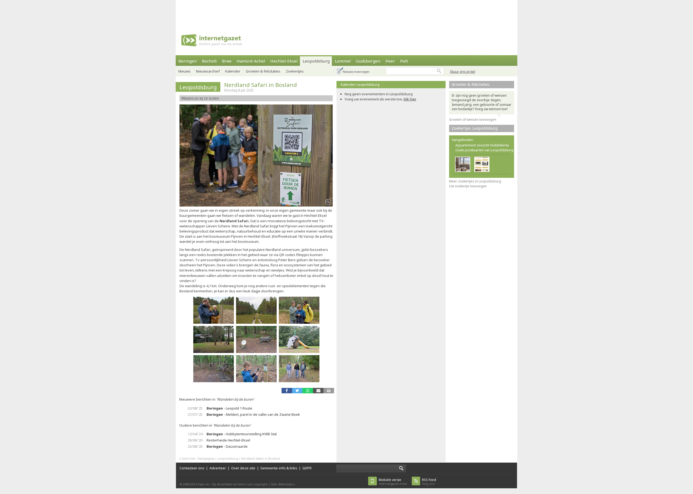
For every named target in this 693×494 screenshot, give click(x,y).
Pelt (404, 61)
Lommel (343, 61)
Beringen (187, 61)
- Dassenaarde (227, 446)
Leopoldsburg (316, 61)
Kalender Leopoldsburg (360, 84)
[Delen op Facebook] (287, 390)
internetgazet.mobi (393, 482)
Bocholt (209, 61)
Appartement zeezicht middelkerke (482, 145)
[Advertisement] (346, 12)
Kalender (232, 71)
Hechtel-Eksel (284, 61)
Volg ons (429, 482)
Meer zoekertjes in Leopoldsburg (475, 181)
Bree (226, 61)
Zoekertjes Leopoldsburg (475, 128)
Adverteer (218, 468)
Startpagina (205, 458)
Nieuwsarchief (208, 71)
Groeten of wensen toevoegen (472, 119)
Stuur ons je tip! (462, 71)
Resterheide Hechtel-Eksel (228, 440)
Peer (390, 61)
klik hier (410, 99)
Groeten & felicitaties (263, 71)
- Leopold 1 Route (229, 408)
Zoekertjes (295, 71)
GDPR (307, 468)
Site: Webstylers (283, 484)
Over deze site (243, 468)
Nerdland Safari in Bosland (260, 85)
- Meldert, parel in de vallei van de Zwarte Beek (253, 414)
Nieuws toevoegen (356, 72)
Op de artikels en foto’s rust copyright (239, 484)
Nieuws (184, 71)
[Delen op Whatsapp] (307, 390)
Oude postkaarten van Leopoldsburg (484, 150)
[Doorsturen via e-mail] (318, 390)
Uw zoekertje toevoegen (468, 186)
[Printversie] (328, 390)
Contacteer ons (191, 468)
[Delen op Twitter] (297, 390)
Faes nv (203, 484)
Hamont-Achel (251, 61)
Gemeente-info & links (278, 468)
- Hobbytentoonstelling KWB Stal (242, 433)
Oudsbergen (368, 61)
